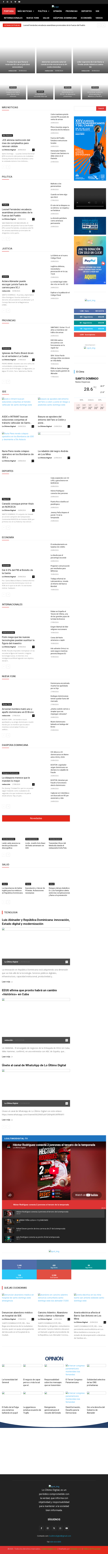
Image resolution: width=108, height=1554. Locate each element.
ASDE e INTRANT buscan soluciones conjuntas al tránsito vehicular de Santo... (17, 419)
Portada (13, 87)
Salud (5, 884)
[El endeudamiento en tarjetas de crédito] (43, 547)
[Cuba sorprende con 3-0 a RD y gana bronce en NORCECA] (43, 481)
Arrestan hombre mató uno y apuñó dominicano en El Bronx (18, 710)
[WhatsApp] (60, 1528)
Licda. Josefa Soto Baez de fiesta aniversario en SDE (35, 845)
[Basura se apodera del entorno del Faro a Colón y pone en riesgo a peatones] (54, 405)
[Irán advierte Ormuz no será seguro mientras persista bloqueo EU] (43, 651)
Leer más (6, 982)
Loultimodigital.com (49, 1549)
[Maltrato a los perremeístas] (43, 186)
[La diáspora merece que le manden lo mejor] (18, 762)
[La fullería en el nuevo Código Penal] (43, 258)
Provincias (6, 348)
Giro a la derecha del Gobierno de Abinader (96, 1410)
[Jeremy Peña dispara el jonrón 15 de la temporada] (43, 515)
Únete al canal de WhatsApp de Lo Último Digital (34, 1065)
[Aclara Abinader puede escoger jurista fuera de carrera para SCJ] (18, 266)
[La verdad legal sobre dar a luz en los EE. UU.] (43, 285)
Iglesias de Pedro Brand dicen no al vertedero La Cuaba (17, 355)
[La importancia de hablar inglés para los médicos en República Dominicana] (12, 877)
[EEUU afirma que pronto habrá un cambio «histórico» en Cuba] (36, 1020)
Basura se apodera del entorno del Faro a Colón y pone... (52, 419)
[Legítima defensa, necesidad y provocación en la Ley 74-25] (43, 269)
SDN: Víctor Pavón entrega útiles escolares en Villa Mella (60, 358)
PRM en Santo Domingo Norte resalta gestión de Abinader (60, 370)
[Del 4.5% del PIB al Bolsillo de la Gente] (18, 555)
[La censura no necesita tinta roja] (40, 87)
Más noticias (10, 107)
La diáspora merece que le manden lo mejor (16, 779)
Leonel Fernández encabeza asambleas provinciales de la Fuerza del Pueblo (17, 212)
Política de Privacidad (91, 1549)
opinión (54, 1359)
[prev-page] (3, 167)
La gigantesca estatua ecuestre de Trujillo (32, 1410)
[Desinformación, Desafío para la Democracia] (75, 1398)
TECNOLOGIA (10, 912)
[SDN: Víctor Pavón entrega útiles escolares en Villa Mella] (43, 358)
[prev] (99, 25)
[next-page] (8, 167)
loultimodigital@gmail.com (60, 1536)
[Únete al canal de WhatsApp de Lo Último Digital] (36, 1088)
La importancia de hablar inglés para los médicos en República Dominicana (12, 890)
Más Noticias (7, 135)
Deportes (7, 471)
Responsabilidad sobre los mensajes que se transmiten (53, 1382)
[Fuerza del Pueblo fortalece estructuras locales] (43, 141)
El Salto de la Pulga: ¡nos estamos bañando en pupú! (10, 1410)
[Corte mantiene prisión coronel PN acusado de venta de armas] (43, 117)
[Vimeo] (15, 2)
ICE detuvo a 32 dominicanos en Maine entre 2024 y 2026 (59, 754)
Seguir (101, 317)
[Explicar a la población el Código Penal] (43, 295)
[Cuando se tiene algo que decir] (43, 197)
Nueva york (9, 676)
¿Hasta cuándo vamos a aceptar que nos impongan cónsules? (60, 711)
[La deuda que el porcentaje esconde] (43, 558)
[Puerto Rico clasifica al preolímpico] (43, 504)
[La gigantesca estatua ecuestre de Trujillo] (32, 1398)
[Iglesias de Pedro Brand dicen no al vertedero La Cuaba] (18, 338)
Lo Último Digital (9, 150)
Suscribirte (54, 1271)
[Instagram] (7, 2)
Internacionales (12, 604)
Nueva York (7, 704)
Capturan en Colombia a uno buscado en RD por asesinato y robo (60, 795)
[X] (11, 2)
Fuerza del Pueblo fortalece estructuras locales (59, 140)
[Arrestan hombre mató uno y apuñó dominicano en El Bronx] (18, 694)
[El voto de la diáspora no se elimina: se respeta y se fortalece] (43, 208)
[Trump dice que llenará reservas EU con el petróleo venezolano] (17, 51)
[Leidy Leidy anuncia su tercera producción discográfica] (12, 832)
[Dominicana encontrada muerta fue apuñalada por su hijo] (43, 686)
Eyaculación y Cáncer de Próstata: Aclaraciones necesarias (35, 890)
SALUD (5, 864)
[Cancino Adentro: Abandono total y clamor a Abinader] (54, 1301)
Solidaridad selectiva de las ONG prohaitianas (96, 1382)
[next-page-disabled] (8, 1127)
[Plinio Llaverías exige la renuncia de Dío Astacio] (43, 130)
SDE (4, 391)
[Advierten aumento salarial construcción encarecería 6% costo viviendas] (53, 51)
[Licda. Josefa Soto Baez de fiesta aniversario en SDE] (36, 832)
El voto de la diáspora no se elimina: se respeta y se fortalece (60, 207)
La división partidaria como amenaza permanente (59, 220)
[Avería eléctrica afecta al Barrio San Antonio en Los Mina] (90, 1301)
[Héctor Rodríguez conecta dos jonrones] (43, 494)
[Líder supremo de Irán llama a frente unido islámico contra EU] (90, 51)
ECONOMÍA (8, 537)
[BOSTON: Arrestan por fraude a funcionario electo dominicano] (43, 783)
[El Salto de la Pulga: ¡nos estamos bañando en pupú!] (11, 1398)
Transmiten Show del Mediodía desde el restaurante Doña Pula (58, 845)
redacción (6, 291)
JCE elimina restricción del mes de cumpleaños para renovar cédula (16, 143)
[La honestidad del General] (11, 1370)
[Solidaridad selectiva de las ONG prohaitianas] (96, 1370)
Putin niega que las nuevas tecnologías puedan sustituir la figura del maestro (18, 640)
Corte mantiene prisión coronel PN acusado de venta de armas (60, 116)
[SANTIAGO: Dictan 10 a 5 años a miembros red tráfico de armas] (43, 330)
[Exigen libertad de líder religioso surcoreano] (43, 630)
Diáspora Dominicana (10, 773)
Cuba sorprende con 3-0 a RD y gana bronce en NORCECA (60, 480)
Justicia (7, 248)
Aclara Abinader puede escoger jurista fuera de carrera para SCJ (14, 284)
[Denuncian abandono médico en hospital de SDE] (18, 1301)
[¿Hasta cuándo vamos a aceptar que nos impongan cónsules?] (43, 712)
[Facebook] (3, 2)
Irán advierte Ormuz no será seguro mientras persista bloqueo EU (59, 651)
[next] (103, 25)
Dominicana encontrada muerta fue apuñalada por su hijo (60, 685)
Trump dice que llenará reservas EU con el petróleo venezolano (48, 25)
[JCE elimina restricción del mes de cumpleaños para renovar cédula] (18, 125)
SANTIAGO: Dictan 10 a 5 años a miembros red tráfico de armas (60, 329)
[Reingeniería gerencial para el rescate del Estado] (54, 1398)
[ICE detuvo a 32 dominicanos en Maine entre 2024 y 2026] (43, 755)
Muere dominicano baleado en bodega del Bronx (59, 724)
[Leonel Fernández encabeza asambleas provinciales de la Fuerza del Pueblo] (18, 194)
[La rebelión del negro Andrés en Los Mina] (54, 440)
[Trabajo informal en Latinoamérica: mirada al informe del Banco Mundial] (43, 582)
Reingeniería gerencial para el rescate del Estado (52, 1410)
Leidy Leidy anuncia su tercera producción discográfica (11, 845)
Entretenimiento (8, 839)
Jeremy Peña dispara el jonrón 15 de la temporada (60, 515)
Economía (6, 565)
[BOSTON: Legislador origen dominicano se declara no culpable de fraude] (43, 768)
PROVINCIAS (8, 320)
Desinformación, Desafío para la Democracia (73, 1410)
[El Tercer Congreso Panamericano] (75, 1370)
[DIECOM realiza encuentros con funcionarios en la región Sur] (43, 343)
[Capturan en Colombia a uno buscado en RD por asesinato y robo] (43, 796)
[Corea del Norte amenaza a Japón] (43, 640)
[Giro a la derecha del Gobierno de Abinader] (96, 1398)
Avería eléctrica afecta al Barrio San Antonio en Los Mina (87, 1315)
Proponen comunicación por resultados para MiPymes (60, 568)
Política (5, 205)
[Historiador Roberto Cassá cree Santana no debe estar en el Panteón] (43, 154)
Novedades (36, 818)
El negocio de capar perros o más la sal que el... (31, 1382)
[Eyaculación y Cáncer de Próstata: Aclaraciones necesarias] (36, 877)
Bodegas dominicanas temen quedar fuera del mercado (60, 698)
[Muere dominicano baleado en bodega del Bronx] (43, 725)
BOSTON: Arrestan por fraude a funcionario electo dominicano (59, 782)
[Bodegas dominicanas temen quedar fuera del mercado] (43, 699)
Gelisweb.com (75, 1549)
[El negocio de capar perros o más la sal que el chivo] (32, 1370)
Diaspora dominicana (15, 745)
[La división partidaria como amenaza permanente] (43, 221)
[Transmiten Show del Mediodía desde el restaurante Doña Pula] (59, 832)
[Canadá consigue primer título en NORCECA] (18, 488)
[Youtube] (19, 2)
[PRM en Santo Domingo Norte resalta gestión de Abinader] (43, 371)
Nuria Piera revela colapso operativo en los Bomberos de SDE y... (18, 454)
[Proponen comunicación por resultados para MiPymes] (43, 569)
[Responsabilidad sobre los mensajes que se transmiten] (54, 1370)
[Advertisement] (36, 1447)
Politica (7, 176)
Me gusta (99, 311)
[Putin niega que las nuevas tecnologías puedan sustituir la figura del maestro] (18, 622)
